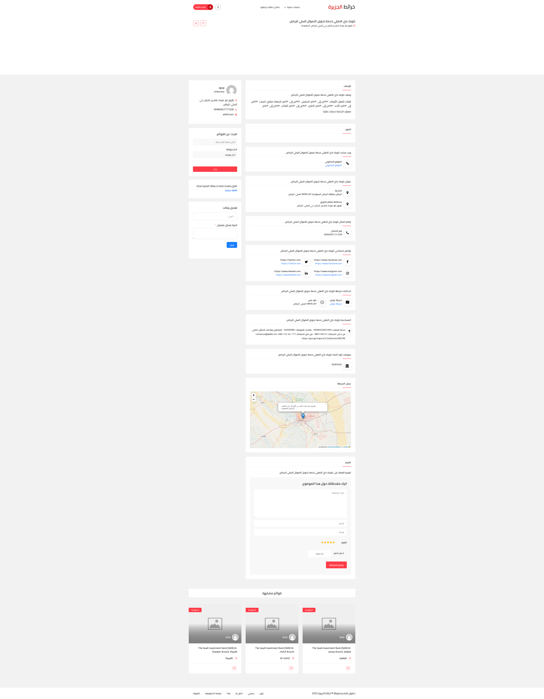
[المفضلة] (203, 23)
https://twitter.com (291, 263)
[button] (303, 416)
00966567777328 (224, 109)
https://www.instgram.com (328, 275)
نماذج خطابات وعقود (270, 7)
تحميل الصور (339, 553)
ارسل (232, 245)
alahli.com (228, 114)
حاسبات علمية (293, 7)
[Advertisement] (272, 49)
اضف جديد (231, 190)
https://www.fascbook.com (328, 263)
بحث (215, 169)
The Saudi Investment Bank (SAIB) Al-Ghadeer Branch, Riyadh (217, 650)
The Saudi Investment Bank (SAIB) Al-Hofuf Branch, (274, 650)
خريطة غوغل (336, 304)
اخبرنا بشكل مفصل (227, 225)
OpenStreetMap (334, 447)
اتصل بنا (239, 693)
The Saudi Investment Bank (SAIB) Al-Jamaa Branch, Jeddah (331, 650)
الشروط (196, 693)
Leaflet (346, 447)
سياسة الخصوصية (213, 693)
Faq (228, 693)
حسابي (251, 693)
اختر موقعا (231, 149)
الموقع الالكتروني (333, 165)
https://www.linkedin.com (288, 275)
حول (262, 693)
